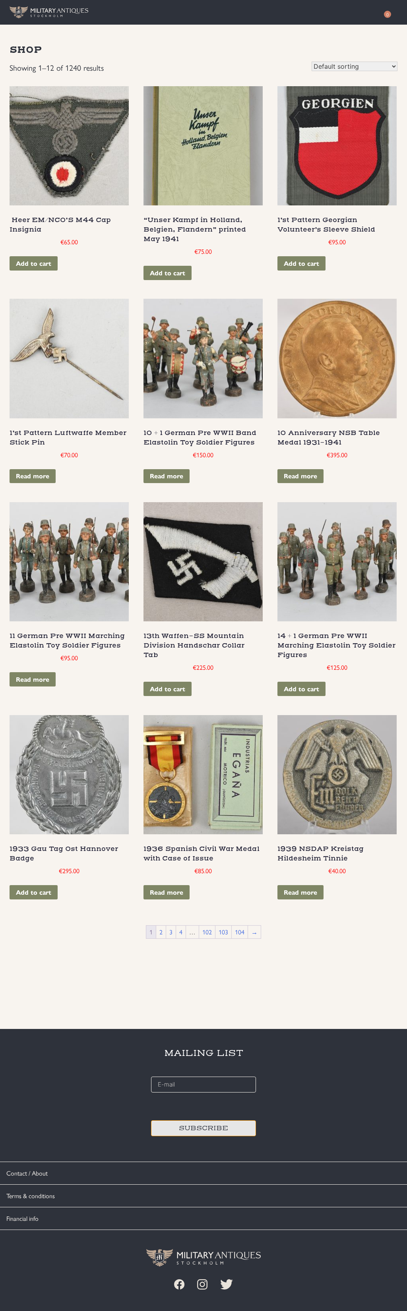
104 (239, 931)
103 (223, 931)
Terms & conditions (30, 1195)
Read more (32, 475)
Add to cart (33, 263)
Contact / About (27, 1173)
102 (207, 931)
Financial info (22, 1218)
